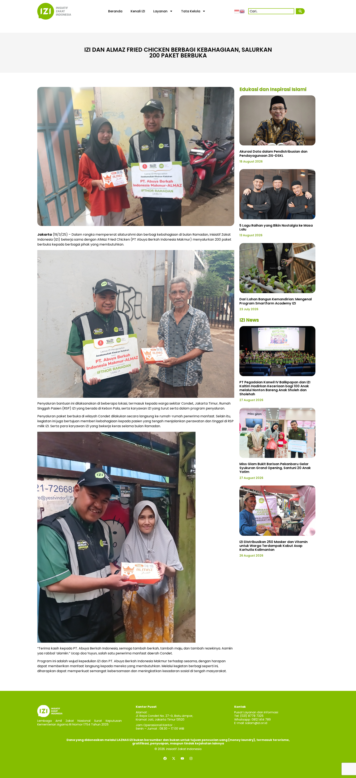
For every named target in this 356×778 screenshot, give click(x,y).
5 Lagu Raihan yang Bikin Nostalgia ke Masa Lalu (276, 227)
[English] (242, 11)
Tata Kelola (190, 11)
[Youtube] (182, 758)
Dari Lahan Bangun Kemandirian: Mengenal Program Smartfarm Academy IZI (275, 301)
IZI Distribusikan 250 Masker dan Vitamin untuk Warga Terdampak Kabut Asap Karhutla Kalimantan (273, 545)
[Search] (300, 11)
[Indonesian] (237, 11)
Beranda (115, 11)
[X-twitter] (173, 758)
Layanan (160, 11)
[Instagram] (191, 758)
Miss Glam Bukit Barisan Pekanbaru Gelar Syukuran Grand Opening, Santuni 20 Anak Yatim (275, 468)
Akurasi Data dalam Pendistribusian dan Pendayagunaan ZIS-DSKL (273, 153)
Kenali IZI (138, 11)
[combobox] (271, 11)
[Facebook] (165, 758)
